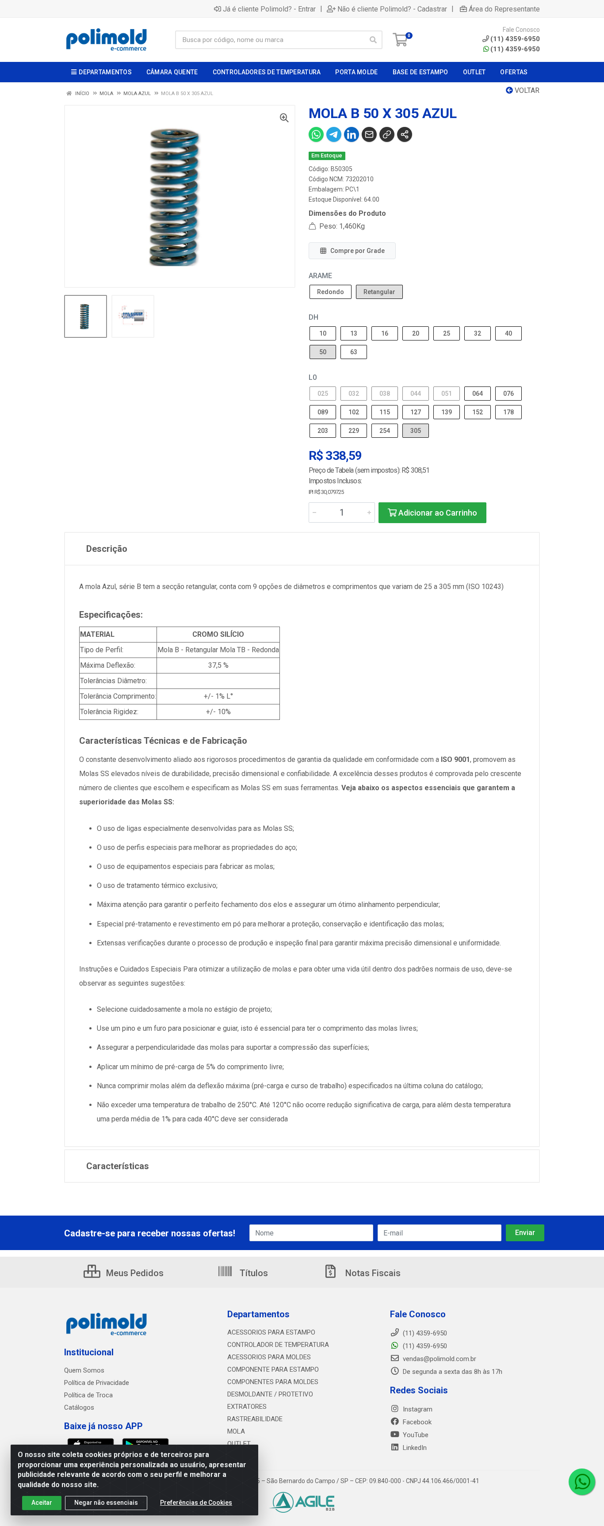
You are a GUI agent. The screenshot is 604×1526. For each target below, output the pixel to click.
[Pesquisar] (373, 40)
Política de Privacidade (96, 1383)
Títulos (252, 1273)
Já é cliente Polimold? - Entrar (269, 8)
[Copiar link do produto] (386, 134)
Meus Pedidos (134, 1273)
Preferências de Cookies (196, 1502)
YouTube (414, 1435)
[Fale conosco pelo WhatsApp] (582, 1482)
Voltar (526, 90)
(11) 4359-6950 (515, 49)
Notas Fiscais (372, 1273)
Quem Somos (84, 1370)
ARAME (320, 276)
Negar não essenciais (106, 1502)
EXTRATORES (247, 1407)
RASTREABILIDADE (255, 1419)
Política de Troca (88, 1395)
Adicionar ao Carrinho (437, 512)
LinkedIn (414, 1448)
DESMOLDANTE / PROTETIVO (270, 1394)
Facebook (416, 1422)
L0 (313, 377)
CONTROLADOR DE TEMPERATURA (278, 1345)
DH (313, 317)
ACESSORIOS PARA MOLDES (269, 1357)
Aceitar (41, 1502)
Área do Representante (504, 8)
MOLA (236, 1431)
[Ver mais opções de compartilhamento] (404, 134)
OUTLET (239, 1444)
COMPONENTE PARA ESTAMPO (273, 1369)
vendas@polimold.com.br (438, 1359)
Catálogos (79, 1407)
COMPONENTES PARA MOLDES (272, 1382)
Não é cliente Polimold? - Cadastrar (392, 8)
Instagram (416, 1409)
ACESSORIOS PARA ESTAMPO (271, 1332)
